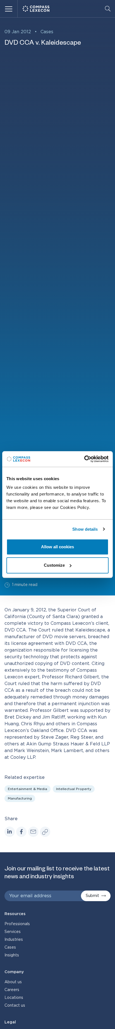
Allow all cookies (57, 546)
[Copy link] (45, 832)
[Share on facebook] (21, 832)
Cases (46, 32)
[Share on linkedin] (9, 832)
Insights (11, 955)
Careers (11, 990)
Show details (85, 529)
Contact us (14, 1006)
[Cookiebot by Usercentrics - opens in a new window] (84, 459)
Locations (13, 998)
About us (13, 982)
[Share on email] (33, 832)
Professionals (17, 924)
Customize (54, 565)
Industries (13, 940)
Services (12, 932)
